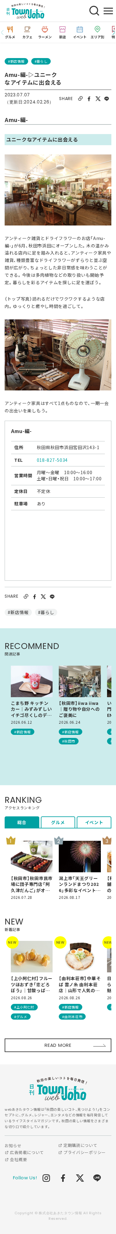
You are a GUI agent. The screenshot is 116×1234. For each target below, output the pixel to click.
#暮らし (41, 61)
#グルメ (20, 1016)
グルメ (58, 822)
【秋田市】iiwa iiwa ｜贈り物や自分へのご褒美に (79, 709)
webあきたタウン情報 (58, 1088)
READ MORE (58, 1045)
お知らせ (13, 1145)
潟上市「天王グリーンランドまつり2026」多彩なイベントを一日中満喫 (80, 884)
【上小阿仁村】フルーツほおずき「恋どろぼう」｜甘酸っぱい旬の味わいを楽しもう (32, 984)
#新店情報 (16, 61)
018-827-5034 (52, 460)
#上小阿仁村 (24, 1006)
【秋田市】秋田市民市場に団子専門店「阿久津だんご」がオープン (32, 884)
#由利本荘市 (72, 1016)
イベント (94, 822)
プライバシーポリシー (84, 1152)
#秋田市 (68, 741)
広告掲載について (26, 1152)
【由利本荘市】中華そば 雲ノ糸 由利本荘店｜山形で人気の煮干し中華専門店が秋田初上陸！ (80, 984)
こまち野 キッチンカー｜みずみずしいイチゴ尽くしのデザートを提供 (31, 709)
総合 (21, 822)
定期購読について (79, 1145)
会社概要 (18, 1159)
